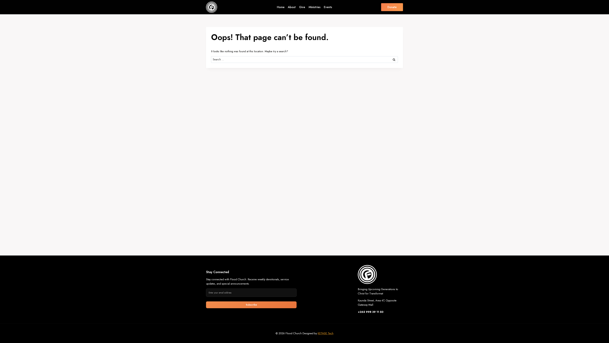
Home (281, 7)
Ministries (315, 7)
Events (328, 7)
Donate (392, 7)
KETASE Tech (325, 333)
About (292, 7)
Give (302, 7)
